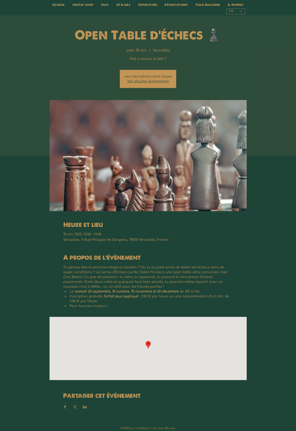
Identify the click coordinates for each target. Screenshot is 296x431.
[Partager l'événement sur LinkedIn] (85, 406)
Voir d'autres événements (148, 81)
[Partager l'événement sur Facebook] (65, 406)
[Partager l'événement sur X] (75, 406)
